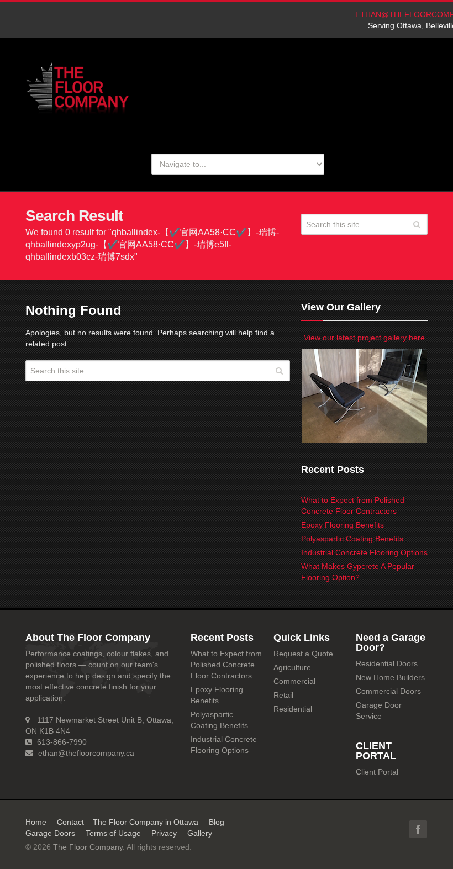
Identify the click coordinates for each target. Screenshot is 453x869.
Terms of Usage (113, 833)
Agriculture (292, 667)
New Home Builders (390, 677)
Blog (216, 822)
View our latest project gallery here (364, 337)
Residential (292, 708)
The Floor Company (88, 846)
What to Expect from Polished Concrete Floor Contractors (226, 664)
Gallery (199, 833)
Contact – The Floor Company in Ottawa (127, 822)
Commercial (294, 681)
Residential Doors (387, 663)
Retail (283, 695)
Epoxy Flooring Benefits (342, 524)
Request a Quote (303, 653)
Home (35, 822)
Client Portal (377, 771)
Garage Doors (50, 833)
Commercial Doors (388, 691)
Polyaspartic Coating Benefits (352, 538)
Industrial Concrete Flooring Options (364, 552)
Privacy (164, 833)
